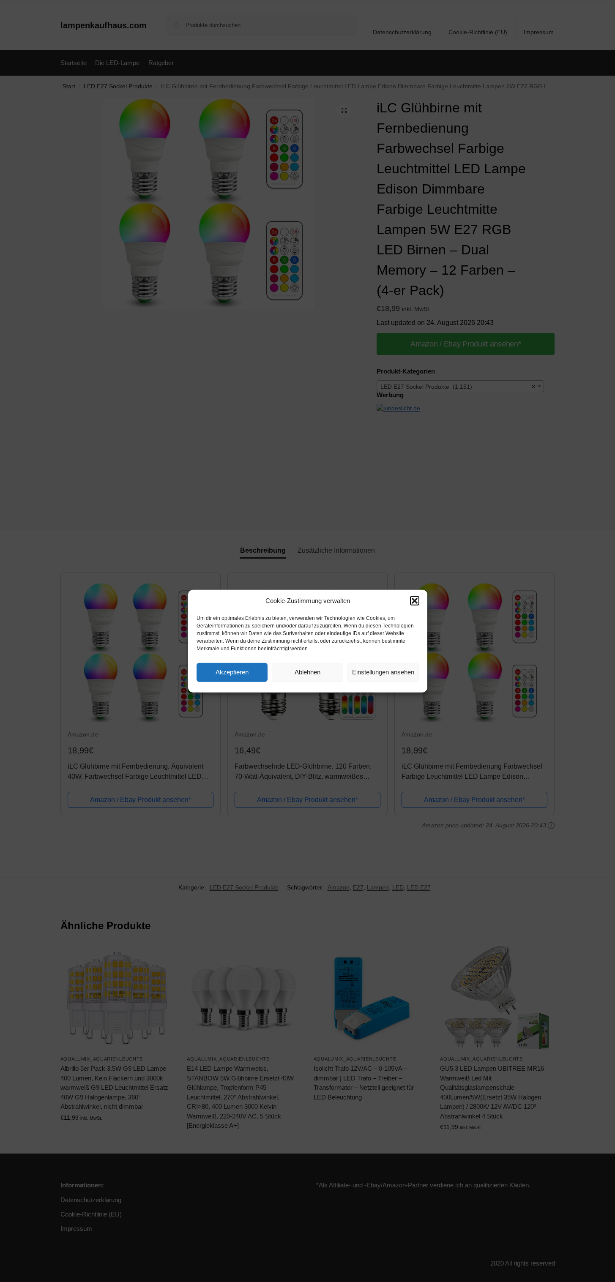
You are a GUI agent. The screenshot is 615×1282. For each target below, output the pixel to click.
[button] (414, 601)
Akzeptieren (232, 672)
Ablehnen (307, 672)
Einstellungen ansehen (383, 672)
